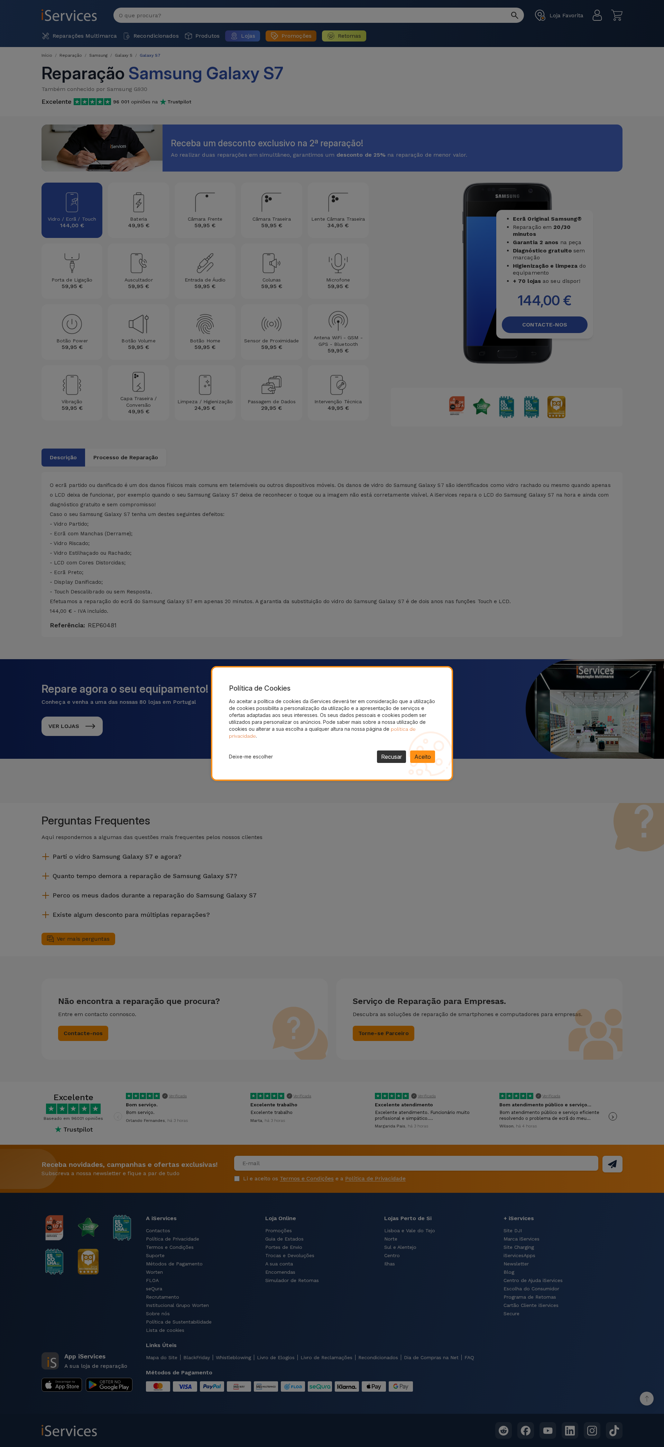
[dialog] (332, 723)
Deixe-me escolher (251, 756)
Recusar (391, 756)
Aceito (422, 756)
